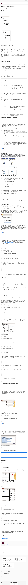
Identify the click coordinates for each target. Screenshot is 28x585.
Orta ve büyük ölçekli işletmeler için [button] (5, 573)
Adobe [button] (2, 578)
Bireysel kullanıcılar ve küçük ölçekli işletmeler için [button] (6, 571)
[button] (23, 1)
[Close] (24, 582)
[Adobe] (3, 1)
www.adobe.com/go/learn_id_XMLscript (7, 242)
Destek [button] (2, 576)
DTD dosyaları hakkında (5, 538)
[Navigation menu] (1, 1)
